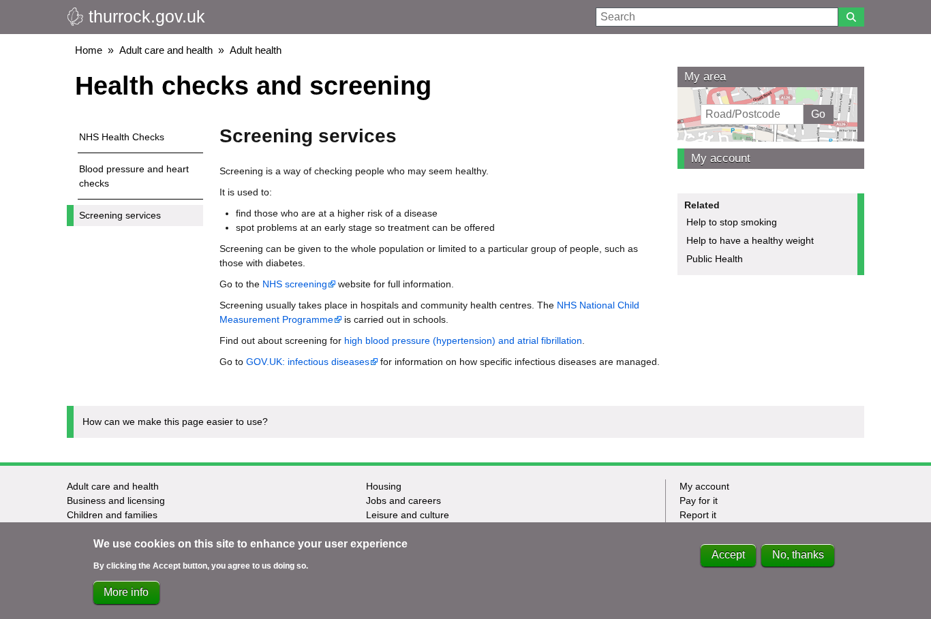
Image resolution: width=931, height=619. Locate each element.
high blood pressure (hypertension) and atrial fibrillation (463, 340)
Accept (728, 555)
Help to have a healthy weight (750, 240)
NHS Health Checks (121, 136)
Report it (698, 514)
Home (88, 50)
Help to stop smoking (731, 222)
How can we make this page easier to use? (175, 421)
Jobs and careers (403, 500)
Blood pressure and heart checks (134, 176)
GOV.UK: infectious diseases (307, 361)
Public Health (714, 258)
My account (720, 158)
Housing (383, 486)
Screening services (120, 215)
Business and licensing (116, 500)
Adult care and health (166, 50)
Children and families (112, 514)
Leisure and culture (407, 514)
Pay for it (699, 500)
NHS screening (294, 284)
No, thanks (798, 555)
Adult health (255, 50)
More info (126, 592)
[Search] (851, 17)
